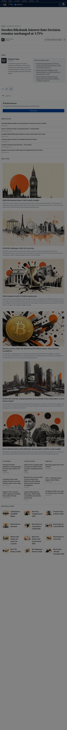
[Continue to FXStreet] (63, 3)
